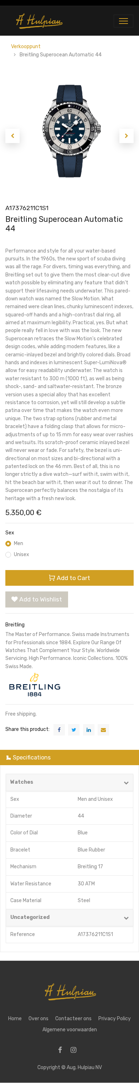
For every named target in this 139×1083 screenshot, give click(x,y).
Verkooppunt (26, 47)
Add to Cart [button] (72, 577)
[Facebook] (62, 1051)
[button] (12, 136)
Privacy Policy (114, 1019)
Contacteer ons (73, 1019)
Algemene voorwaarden (69, 1030)
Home (15, 1019)
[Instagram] (76, 1051)
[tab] (69, 757)
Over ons (38, 1019)
